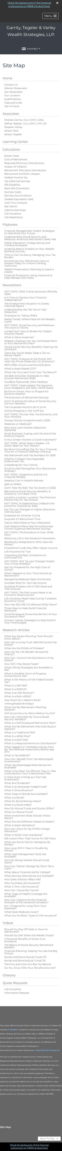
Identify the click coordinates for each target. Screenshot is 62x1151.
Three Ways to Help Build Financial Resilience (25, 609)
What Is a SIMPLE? (15, 689)
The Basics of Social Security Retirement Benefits (28, 946)
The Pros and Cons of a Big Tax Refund (27, 964)
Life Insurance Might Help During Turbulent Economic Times (30, 600)
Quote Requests (15, 983)
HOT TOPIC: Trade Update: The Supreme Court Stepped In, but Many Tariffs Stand (28, 386)
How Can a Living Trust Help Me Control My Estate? (30, 643)
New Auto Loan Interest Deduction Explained (25, 429)
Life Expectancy (13, 217)
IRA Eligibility (12, 184)
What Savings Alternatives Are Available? (29, 875)
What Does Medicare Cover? (21, 911)
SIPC (16, 1030)
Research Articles (16, 630)
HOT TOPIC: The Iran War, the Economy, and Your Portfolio (30, 415)
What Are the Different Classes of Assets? (29, 821)
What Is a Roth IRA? (16, 739)
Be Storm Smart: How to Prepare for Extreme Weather (26, 392)
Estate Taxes (11, 155)
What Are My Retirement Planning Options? (25, 708)
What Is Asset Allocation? (19, 825)
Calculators (11, 149)
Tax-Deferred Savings (17, 181)
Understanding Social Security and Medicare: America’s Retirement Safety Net (30, 238)
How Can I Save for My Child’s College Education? (27, 830)
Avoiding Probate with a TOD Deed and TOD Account (28, 587)
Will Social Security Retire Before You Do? (29, 713)
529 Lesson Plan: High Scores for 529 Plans (30, 838)
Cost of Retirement (15, 159)
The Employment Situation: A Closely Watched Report (26, 305)
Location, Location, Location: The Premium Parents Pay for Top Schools (30, 498)
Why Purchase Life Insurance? (22, 883)
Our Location (12, 95)
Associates (11, 114)
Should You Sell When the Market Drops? (29, 935)
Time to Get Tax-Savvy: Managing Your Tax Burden (29, 256)
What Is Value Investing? (19, 337)
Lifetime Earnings (15, 210)
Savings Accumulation (18, 195)
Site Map (5, 1127)
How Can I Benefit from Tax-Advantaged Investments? (28, 760)
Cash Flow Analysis (15, 202)
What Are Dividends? (17, 783)
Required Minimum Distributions (24, 163)
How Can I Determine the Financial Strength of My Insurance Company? (26, 901)
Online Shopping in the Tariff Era (24, 410)
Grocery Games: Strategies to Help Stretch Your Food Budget (30, 621)
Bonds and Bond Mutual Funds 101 (25, 960)
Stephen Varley (13, 127)
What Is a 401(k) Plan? (17, 736)
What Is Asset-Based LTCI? (20, 368)
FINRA (11, 1030)
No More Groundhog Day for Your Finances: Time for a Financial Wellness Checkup (30, 450)
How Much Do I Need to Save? (22, 700)
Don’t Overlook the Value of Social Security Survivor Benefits (30, 402)
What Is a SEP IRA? (15, 685)
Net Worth (10, 206)
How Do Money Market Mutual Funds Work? (26, 861)
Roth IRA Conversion (16, 188)
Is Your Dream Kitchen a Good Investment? (30, 439)
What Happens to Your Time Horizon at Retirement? (28, 574)
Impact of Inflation (15, 166)
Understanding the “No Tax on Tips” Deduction (25, 311)
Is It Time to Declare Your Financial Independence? (25, 299)
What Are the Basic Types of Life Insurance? (30, 915)
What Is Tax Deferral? (17, 755)
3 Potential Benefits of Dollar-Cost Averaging (25, 940)
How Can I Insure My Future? (21, 890)
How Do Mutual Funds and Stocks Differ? (29, 808)
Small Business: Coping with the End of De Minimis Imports (30, 435)
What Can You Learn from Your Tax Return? (30, 372)
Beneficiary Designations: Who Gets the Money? (28, 543)
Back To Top (47, 1138)
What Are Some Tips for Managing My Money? (27, 843)
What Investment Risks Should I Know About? (27, 817)
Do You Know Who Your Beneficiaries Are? (30, 967)
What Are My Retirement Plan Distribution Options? (30, 727)
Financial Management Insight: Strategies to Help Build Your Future (29, 232)
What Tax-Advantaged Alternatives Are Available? (27, 766)
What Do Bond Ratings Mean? (22, 801)
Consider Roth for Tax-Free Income (25, 582)
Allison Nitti (11, 130)
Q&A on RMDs (12, 484)
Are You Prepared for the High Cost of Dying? (27, 568)
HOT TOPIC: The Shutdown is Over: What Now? (29, 533)
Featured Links (13, 102)
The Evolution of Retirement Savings (26, 397)
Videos (8, 923)
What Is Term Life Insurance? (21, 886)
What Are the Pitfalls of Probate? (24, 648)
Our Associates (13, 91)
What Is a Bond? (14, 797)
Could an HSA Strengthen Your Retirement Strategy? (30, 469)
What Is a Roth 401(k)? (17, 696)
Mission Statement (15, 88)
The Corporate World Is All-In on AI (25, 407)
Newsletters (12, 285)
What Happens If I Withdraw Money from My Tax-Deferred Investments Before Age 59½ (29, 749)
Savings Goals (12, 191)
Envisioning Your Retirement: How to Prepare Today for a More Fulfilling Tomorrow (26, 263)
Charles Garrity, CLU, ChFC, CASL (24, 119)
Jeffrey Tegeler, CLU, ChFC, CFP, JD (25, 123)
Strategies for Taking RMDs (20, 315)
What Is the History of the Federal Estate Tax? (28, 681)
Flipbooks (10, 225)
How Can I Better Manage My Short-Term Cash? (29, 867)
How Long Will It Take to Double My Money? (26, 849)
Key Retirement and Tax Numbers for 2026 (30, 455)
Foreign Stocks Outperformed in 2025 (27, 420)
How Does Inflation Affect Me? (22, 879)
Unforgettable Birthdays (19, 703)
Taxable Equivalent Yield (18, 199)
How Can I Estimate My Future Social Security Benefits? (26, 718)
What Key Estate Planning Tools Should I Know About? (28, 637)
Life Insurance (12, 213)
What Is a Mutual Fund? (18, 812)
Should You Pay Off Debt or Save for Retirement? (26, 930)
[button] (50, 16)
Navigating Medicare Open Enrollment (27, 579)
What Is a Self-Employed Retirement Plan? (30, 722)
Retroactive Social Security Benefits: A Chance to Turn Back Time (27, 492)
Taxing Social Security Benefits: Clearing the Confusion (31, 348)
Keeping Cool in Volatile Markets (23, 480)
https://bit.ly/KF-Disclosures (47, 1050)
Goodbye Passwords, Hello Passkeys (26, 381)
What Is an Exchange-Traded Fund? (25, 786)
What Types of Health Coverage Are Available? (25, 895)
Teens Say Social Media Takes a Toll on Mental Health (27, 354)
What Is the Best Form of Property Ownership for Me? (25, 674)
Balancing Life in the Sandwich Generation (29, 538)
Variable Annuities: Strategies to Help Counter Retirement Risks (26, 377)
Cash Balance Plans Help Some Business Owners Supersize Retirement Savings (28, 527)
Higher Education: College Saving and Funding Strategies (27, 244)
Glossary (9, 975)
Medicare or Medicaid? (18, 424)
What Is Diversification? (18, 790)
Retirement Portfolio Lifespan (22, 173)
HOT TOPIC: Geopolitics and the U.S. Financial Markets (26, 475)
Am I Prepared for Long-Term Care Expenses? (25, 907)
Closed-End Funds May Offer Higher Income (30, 548)
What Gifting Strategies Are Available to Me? (28, 668)
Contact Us (11, 84)
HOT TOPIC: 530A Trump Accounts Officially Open (30, 292)
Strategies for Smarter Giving (22, 515)
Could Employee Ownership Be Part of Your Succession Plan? (30, 615)
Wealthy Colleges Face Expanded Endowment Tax (24, 460)
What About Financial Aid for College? (27, 872)
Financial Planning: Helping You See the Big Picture (30, 952)
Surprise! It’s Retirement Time (22, 519)
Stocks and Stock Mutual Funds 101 (25, 957)
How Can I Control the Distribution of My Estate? (29, 659)
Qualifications (12, 99)
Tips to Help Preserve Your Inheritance (27, 522)
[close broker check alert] (57, 3)
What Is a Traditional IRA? (19, 732)
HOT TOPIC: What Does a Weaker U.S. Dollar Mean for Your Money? (27, 444)
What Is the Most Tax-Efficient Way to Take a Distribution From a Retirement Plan (30, 772)
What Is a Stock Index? (18, 804)
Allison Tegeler (13, 134)
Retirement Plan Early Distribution (25, 170)
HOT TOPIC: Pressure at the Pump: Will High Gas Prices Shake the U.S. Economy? (29, 360)
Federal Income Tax (16, 177)
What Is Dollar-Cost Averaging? (23, 834)
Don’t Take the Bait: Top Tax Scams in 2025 (30, 487)
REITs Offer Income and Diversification (27, 365)
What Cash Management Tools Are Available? (25, 855)
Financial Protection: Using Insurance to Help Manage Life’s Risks (28, 276)
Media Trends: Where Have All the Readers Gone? (29, 320)
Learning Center (15, 142)
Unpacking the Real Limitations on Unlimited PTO (25, 556)
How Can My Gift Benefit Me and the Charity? (26, 653)
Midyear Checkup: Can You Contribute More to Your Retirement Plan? (30, 342)
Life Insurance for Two (17, 551)
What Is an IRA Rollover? (19, 692)
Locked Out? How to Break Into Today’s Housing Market (28, 332)
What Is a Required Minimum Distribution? (30, 743)
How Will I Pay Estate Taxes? (21, 663)
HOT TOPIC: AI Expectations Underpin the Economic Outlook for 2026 (29, 504)
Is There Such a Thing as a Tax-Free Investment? (25, 778)
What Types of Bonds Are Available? (26, 793)
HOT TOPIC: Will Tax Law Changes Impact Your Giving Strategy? (29, 562)
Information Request (16, 992)
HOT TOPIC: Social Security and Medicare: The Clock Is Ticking (29, 326)
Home (7, 78)
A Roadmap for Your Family (21, 464)
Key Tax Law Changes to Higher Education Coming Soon (29, 510)
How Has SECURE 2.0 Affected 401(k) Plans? (30, 604)
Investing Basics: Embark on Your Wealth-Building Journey (29, 250)
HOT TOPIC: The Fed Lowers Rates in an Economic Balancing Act (28, 593)
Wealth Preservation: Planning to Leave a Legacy (29, 270)
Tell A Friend (11, 106)
